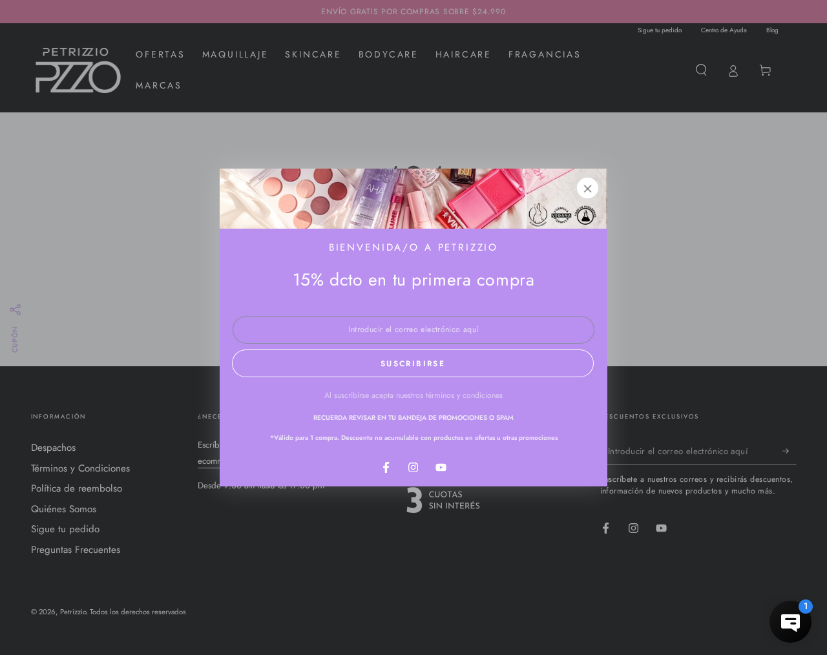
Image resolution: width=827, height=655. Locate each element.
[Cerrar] (588, 188)
